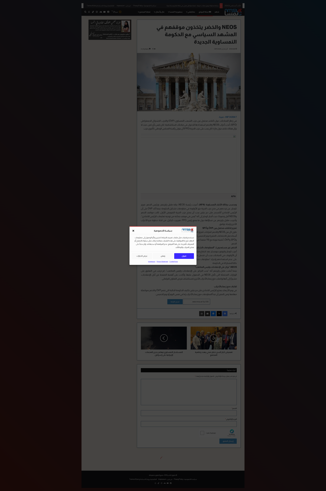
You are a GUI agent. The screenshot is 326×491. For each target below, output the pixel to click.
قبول (184, 256)
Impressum (151, 261)
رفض (163, 256)
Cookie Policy (173, 261)
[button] (133, 231)
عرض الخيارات (142, 256)
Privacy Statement (162, 261)
